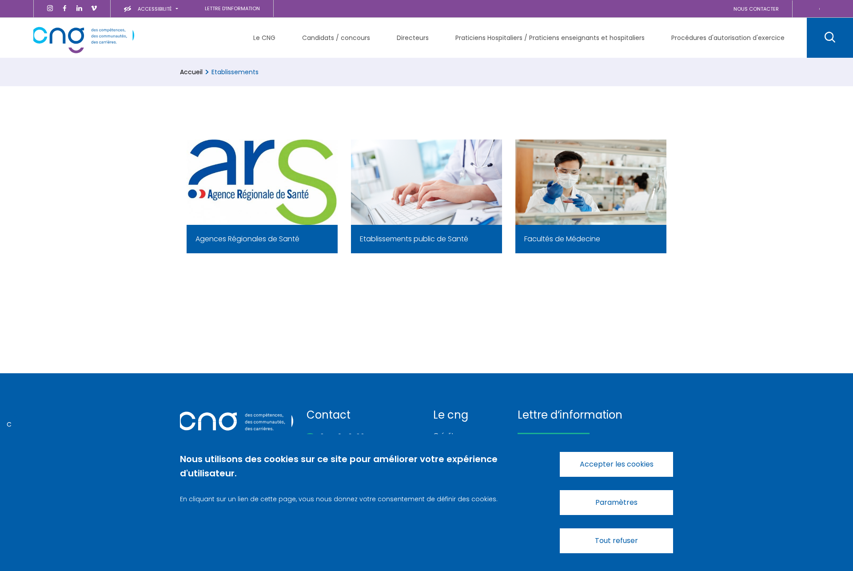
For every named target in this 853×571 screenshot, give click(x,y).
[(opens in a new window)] (50, 8)
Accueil (191, 72)
